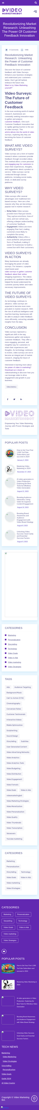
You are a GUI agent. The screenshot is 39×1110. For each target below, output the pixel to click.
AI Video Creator (8, 1083)
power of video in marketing (19, 367)
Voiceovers (11, 833)
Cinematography (13, 703)
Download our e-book (13, 370)
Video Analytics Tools (15, 763)
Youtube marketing (14, 839)
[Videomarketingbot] (12, 11)
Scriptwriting (12, 731)
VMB (26, 50)
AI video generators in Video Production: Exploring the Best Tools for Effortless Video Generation (25, 483)
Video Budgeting (13, 768)
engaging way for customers (19, 164)
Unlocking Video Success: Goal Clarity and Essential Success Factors (25, 535)
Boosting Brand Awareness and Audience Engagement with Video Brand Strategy (25, 518)
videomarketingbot (14, 796)
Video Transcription (14, 828)
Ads (8, 687)
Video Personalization (15, 812)
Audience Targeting (23, 687)
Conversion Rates (14, 709)
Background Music (14, 693)
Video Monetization (14, 806)
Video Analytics (11, 387)
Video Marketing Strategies (18, 801)
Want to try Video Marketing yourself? (16, 86)
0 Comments (14, 50)
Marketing (12, 635)
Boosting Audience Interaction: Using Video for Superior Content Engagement (25, 500)
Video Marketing (9, 1057)
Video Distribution (14, 774)
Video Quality (12, 817)
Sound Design (12, 736)
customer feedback (12, 122)
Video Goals (13, 653)
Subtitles (24, 741)
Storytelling (12, 644)
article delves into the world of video (19, 132)
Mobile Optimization (15, 725)
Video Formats (12, 785)
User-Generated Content (17, 747)
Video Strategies (14, 667)
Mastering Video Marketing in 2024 (24, 467)
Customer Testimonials (16, 714)
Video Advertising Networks (18, 752)
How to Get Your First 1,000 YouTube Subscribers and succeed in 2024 (25, 453)
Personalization (14, 640)
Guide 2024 (6, 1078)
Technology (12, 649)
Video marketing (14, 662)
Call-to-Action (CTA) (15, 698)
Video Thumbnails (14, 823)
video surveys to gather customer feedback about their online (18, 273)
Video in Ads (13, 658)
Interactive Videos (14, 720)
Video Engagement (14, 779)
